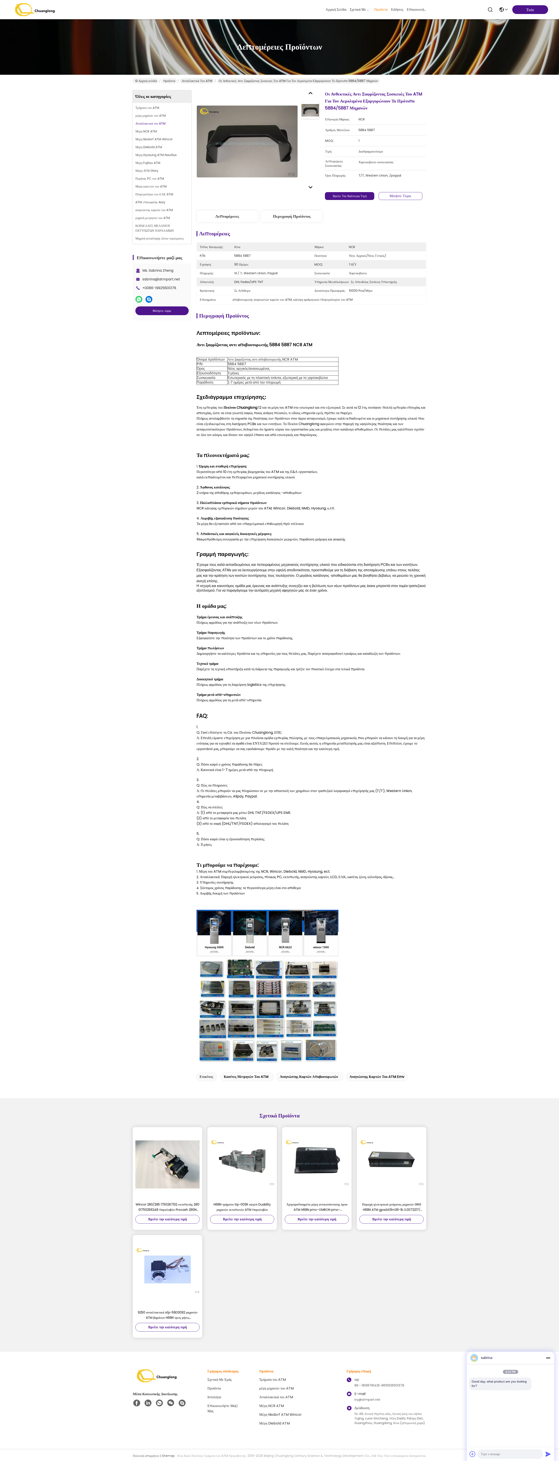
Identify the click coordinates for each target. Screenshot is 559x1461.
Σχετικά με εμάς (360, 9)
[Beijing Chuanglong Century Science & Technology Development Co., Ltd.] (35, 9)
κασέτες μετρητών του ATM (246, 1076)
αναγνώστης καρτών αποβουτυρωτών (309, 1076)
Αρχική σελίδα (336, 9)
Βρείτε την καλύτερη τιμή (350, 196)
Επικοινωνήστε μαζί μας (417, 9)
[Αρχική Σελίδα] (157, 1381)
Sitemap (168, 1456)
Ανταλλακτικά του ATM (197, 81)
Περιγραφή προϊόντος (292, 216)
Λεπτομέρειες (227, 216)
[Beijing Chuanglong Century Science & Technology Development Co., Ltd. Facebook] (137, 1403)
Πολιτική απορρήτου (146, 1456)
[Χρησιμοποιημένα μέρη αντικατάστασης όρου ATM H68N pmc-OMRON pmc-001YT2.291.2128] (317, 1164)
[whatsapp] (139, 299)
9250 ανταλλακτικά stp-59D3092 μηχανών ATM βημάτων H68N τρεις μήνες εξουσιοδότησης (167, 1315)
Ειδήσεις (397, 9)
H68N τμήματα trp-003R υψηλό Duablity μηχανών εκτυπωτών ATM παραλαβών (242, 1207)
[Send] (548, 1454)
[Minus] (548, 1357)
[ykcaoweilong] (182, 1403)
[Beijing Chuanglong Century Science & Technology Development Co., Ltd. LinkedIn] (148, 1403)
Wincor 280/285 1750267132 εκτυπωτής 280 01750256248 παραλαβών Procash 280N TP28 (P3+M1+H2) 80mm (167, 1207)
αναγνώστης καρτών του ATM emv (376, 1076)
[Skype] (149, 299)
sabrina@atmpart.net (161, 279)
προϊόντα (381, 9)
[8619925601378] (159, 1403)
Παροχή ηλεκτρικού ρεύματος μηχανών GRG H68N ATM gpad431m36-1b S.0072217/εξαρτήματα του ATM (391, 1207)
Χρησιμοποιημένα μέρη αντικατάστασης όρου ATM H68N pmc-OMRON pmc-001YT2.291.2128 (316, 1207)
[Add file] (472, 1454)
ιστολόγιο (214, 1397)
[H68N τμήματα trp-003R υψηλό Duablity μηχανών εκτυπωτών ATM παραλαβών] (242, 1164)
